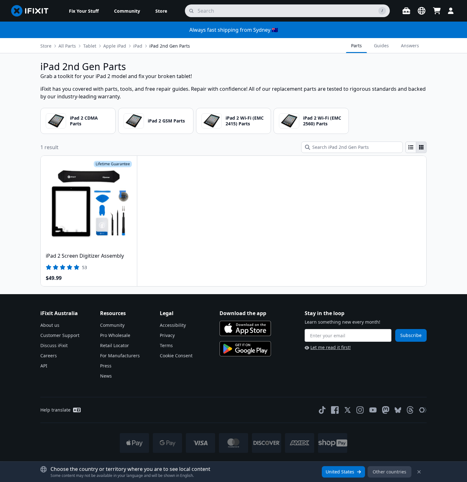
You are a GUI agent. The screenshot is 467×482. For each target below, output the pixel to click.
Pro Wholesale (115, 335)
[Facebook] (335, 410)
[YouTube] (373, 410)
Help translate (55, 410)
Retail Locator (114, 345)
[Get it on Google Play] (245, 348)
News (106, 376)
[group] (416, 147)
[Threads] (410, 410)
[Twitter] (347, 410)
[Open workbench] (406, 10)
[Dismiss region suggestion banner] (419, 471)
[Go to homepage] (32, 11)
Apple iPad (114, 46)
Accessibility (173, 325)
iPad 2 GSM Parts (166, 121)
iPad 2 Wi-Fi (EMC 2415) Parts (245, 121)
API (43, 366)
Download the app (243, 313)
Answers (410, 46)
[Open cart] (436, 10)
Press (106, 366)
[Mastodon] (385, 410)
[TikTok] (322, 410)
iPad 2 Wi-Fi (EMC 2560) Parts (322, 121)
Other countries (389, 472)
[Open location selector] (421, 10)
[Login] (451, 11)
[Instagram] (360, 410)
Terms (166, 345)
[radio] (410, 147)
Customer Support (59, 335)
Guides (381, 46)
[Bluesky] (398, 410)
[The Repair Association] (423, 410)
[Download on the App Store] (245, 328)
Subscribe (411, 335)
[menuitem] (83, 11)
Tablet (89, 46)
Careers (48, 356)
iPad (137, 46)
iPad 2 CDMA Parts (84, 121)
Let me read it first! (330, 347)
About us (49, 325)
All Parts (67, 46)
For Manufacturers (120, 356)
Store (45, 46)
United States (340, 472)
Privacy (167, 335)
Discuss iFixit (54, 345)
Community (112, 325)
